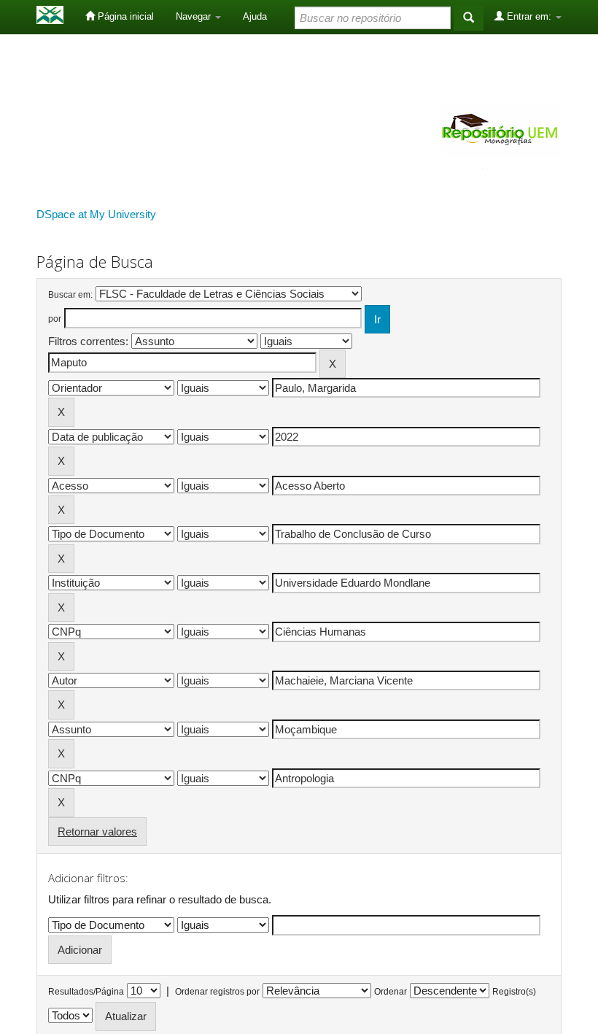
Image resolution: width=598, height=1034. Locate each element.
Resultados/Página (86, 992)
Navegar (195, 16)
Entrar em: (529, 16)
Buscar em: (70, 295)
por (54, 319)
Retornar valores (97, 831)
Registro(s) (514, 992)
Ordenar (390, 992)
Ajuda (255, 16)
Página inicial (124, 16)
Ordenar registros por (217, 992)
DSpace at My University (96, 214)
